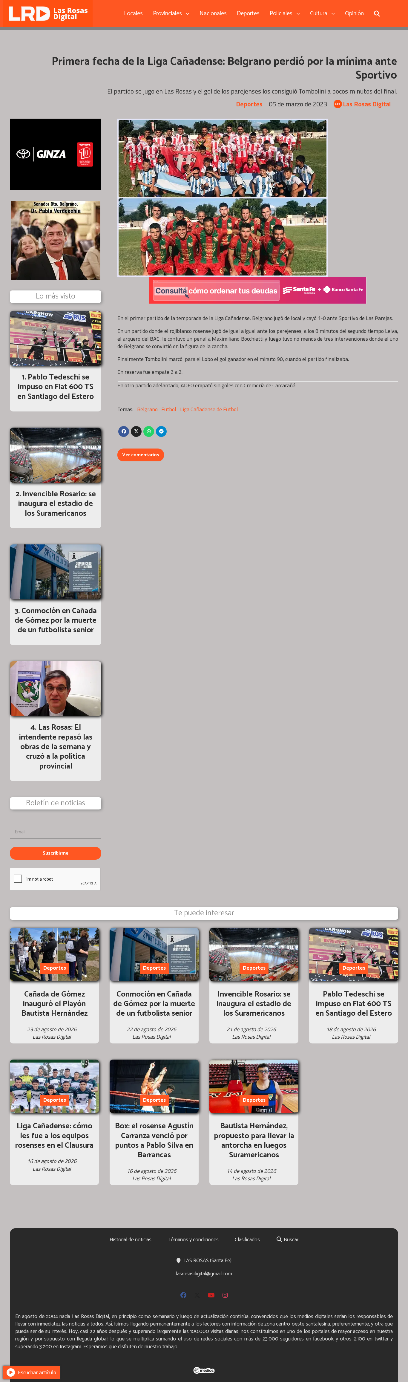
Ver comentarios (140, 455)
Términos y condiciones (193, 1239)
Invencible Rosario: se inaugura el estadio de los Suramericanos (254, 1004)
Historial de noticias (130, 1239)
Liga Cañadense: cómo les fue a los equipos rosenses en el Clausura (54, 1136)
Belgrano (147, 409)
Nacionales (213, 14)
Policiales (281, 14)
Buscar (290, 1239)
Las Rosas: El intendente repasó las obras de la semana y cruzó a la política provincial (55, 747)
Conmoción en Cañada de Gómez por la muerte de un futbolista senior (154, 1004)
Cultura (318, 14)
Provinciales (167, 14)
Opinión (354, 14)
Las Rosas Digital (367, 104)
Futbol (168, 409)
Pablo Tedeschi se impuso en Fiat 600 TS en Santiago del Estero (353, 1004)
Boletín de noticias (55, 803)
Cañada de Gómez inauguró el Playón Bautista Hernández (55, 1004)
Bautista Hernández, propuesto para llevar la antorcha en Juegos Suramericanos (254, 1140)
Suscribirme (55, 853)
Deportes (248, 14)
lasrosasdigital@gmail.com (204, 1273)
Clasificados (247, 1239)
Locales (133, 14)
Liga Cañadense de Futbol (209, 409)
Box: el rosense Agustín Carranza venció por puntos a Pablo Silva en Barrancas (154, 1140)
